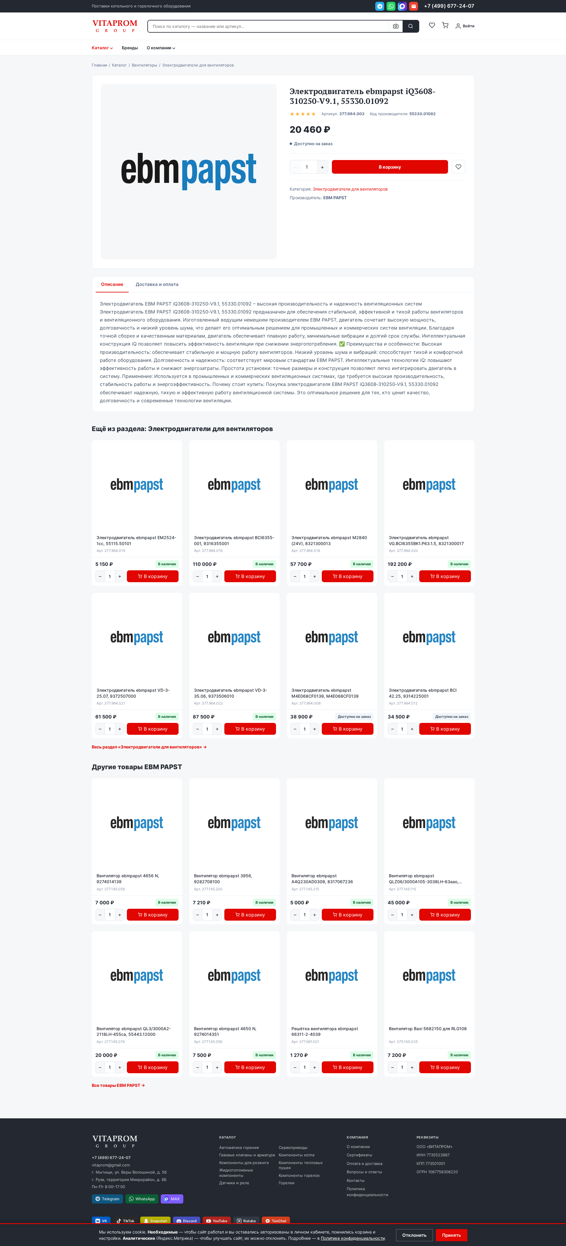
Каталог (100, 47)
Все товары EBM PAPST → (118, 1085)
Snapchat (158, 1221)
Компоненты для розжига (244, 1162)
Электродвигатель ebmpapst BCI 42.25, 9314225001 (423, 693)
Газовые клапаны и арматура (247, 1154)
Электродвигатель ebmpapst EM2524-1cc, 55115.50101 (136, 540)
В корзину (390, 167)
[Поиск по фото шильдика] (396, 26)
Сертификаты (359, 1154)
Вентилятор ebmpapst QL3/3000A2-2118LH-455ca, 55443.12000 (134, 1031)
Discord (190, 1221)
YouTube (220, 1221)
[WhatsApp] (391, 6)
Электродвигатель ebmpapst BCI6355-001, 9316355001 (234, 540)
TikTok (128, 1221)
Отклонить (414, 1235)
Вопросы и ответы (364, 1171)
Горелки (286, 1182)
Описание (112, 284)
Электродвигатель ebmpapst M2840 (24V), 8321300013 (329, 540)
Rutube (249, 1221)
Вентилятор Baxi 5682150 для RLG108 (428, 1028)
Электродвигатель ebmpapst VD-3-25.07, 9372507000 (133, 693)
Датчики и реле (234, 1182)
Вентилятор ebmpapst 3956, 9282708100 (223, 878)
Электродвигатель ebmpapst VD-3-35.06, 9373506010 (230, 693)
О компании (358, 1146)
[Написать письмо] (413, 6)
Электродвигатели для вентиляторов (350, 188)
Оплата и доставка (364, 1163)
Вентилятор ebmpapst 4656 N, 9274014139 (128, 878)
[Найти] (411, 26)
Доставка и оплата (157, 284)
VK (104, 1221)
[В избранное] (458, 167)
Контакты (356, 1180)
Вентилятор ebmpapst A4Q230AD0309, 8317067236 (322, 878)
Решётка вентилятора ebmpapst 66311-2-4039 (324, 1031)
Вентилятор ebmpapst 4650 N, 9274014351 (225, 1031)
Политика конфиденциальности (367, 1191)
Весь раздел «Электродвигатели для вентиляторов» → (149, 746)
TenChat (279, 1221)
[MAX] (402, 6)
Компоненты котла (296, 1154)
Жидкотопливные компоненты (236, 1173)
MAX (175, 1198)
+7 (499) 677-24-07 (449, 6)
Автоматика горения (239, 1147)
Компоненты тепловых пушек (301, 1165)
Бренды (130, 47)
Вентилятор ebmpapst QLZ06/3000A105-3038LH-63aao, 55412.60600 (423, 878)
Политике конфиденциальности (353, 1238)
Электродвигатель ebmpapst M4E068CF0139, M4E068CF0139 (325, 693)
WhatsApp (145, 1198)
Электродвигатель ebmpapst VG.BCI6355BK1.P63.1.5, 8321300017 (426, 540)
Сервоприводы (293, 1147)
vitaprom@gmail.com (111, 1165)
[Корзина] (445, 26)
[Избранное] (432, 26)
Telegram (110, 1198)
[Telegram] (379, 6)
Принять (451, 1235)
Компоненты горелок (299, 1175)
